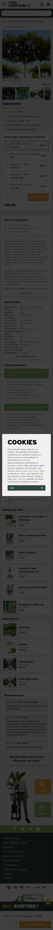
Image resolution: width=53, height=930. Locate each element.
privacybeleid (33, 471)
